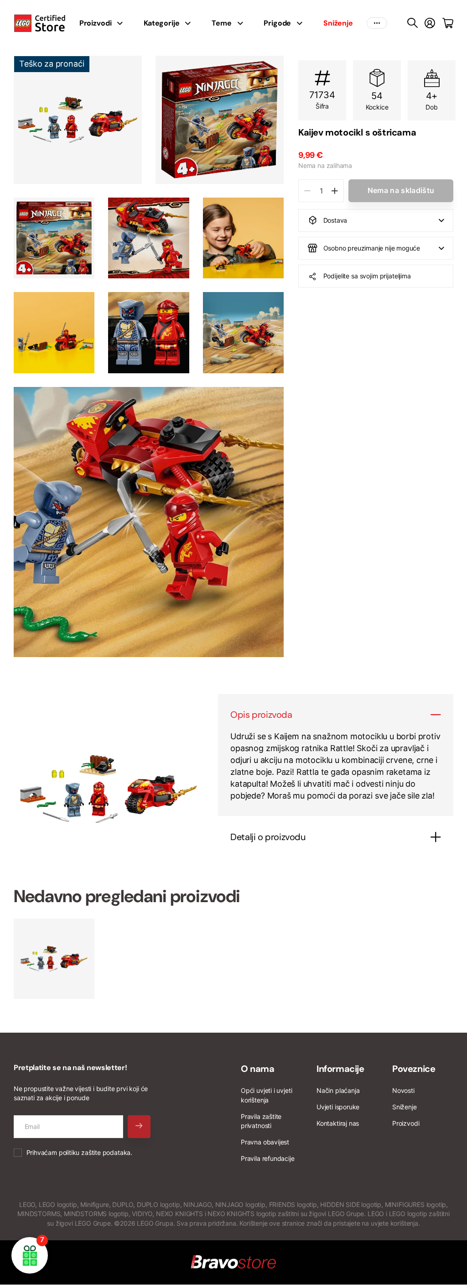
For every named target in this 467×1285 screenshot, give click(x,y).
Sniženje (404, 1107)
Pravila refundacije (268, 1158)
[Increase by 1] (334, 190)
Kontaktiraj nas (338, 1123)
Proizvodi (405, 1123)
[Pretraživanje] (412, 23)
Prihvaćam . (79, 1152)
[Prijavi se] (430, 23)
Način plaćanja (338, 1090)
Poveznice (413, 1069)
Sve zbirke (122, 23)
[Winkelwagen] (447, 23)
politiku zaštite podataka (95, 1152)
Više (377, 23)
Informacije (340, 1069)
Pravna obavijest (265, 1142)
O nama (258, 1069)
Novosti (403, 1090)
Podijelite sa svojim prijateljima (367, 276)
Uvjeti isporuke (338, 1107)
